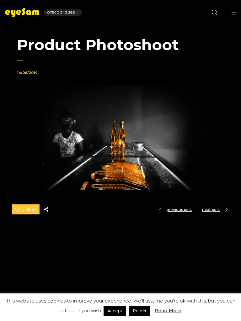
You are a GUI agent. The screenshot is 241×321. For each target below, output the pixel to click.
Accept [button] (114, 310)
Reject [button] (140, 310)
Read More (168, 310)
